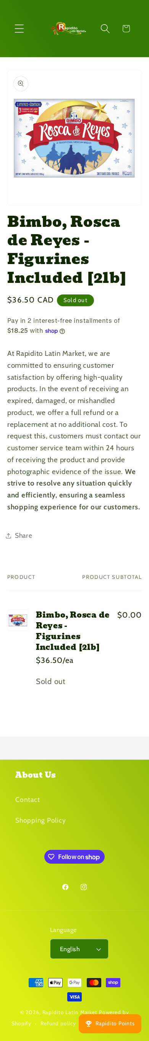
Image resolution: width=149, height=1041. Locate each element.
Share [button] (23, 535)
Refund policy (58, 1023)
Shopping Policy (40, 820)
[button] (19, 28)
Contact (27, 799)
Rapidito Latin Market (69, 1012)
